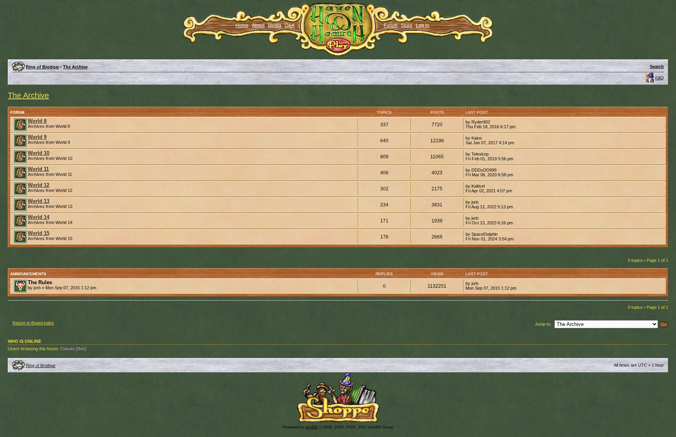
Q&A (290, 25)
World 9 (37, 137)
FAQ (659, 77)
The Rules (40, 282)
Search (657, 66)
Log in (422, 25)
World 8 (37, 121)
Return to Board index (33, 323)
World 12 (38, 185)
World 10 (38, 153)
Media (274, 25)
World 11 (38, 169)
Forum (390, 25)
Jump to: (543, 324)
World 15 (38, 233)
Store (406, 25)
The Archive (75, 66)
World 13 (38, 201)
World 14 (38, 217)
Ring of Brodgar (42, 66)
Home (242, 25)
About (258, 25)
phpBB (311, 427)
